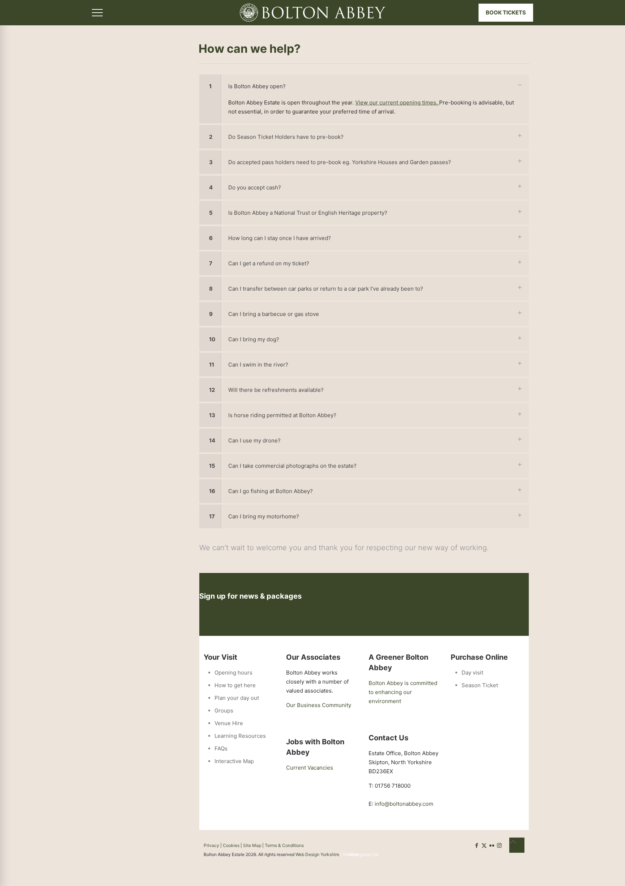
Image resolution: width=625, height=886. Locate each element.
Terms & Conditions (284, 845)
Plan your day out (236, 697)
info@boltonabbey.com (404, 803)
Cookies (231, 845)
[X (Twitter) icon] (484, 845)
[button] (364, 98)
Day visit (472, 672)
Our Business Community (318, 705)
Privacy (211, 845)
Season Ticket (480, 685)
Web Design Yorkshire (317, 854)
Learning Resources (240, 735)
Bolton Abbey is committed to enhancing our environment (403, 692)
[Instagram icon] (499, 845)
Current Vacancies (309, 767)
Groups (223, 710)
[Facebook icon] (476, 845)
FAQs (221, 748)
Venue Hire (228, 723)
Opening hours (233, 672)
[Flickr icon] (491, 845)
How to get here (235, 685)
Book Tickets (506, 12)
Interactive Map (234, 761)
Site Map (252, 845)
